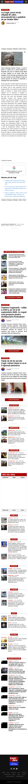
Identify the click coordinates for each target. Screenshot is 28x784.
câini (18, 224)
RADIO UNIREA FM (10, 776)
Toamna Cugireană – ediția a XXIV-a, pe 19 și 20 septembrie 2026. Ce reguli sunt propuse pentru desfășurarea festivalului (16, 194)
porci (7, 225)
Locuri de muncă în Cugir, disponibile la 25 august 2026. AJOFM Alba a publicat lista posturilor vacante (15, 188)
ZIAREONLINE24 (19, 776)
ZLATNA (23, 774)
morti (3, 225)
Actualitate (5, 477)
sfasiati (12, 225)
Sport (22, 510)
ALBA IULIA (13, 772)
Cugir (22, 224)
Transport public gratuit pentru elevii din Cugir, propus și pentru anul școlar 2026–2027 (15, 182)
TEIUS (18, 774)
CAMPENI (24, 772)
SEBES (13, 774)
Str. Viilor (18, 225)
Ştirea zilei (5, 510)
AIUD (8, 772)
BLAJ (19, 772)
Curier (14, 510)
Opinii (14, 477)
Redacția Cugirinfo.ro (11, 23)
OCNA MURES (7, 774)
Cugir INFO (9, 320)
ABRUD (3, 772)
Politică (22, 477)
